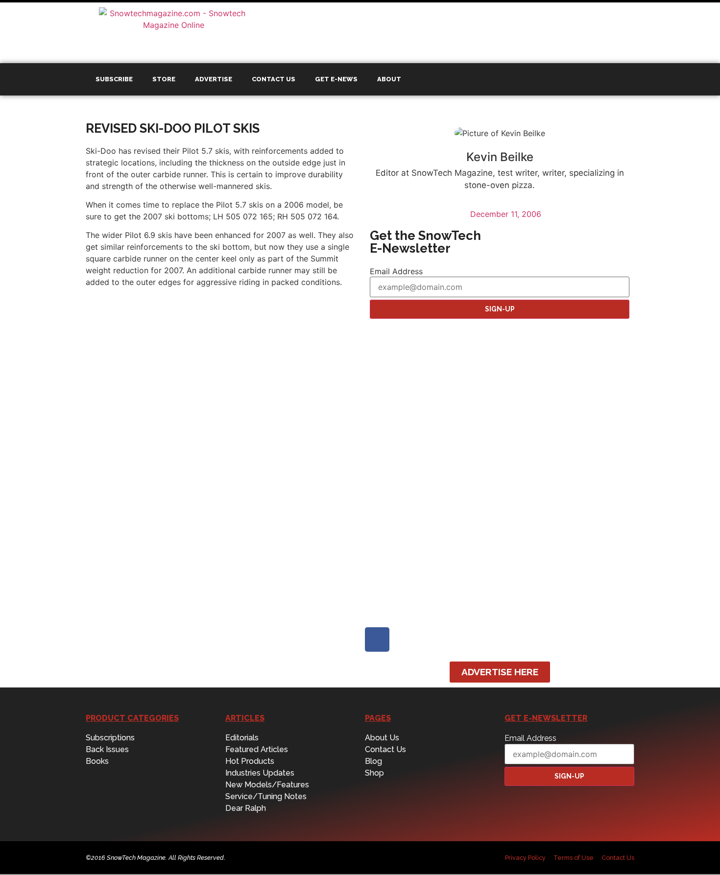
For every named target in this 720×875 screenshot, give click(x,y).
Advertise (213, 79)
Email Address (396, 271)
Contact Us (273, 79)
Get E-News (336, 79)
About (389, 79)
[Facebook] (377, 639)
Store (163, 79)
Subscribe (114, 79)
